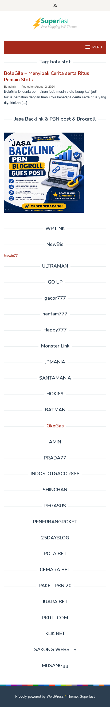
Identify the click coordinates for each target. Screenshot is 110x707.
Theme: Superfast (81, 696)
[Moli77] (54, 22)
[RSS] (55, 5)
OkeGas (55, 426)
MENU (97, 47)
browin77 (11, 255)
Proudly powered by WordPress (39, 696)
